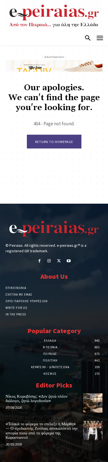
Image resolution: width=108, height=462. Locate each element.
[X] (58, 261)
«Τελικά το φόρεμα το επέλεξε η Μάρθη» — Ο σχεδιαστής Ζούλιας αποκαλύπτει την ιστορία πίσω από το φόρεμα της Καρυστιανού (42, 430)
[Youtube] (68, 261)
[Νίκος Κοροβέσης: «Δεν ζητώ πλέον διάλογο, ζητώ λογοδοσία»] (92, 403)
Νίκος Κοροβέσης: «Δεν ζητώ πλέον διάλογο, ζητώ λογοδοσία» (37, 399)
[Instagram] (49, 261)
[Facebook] (39, 261)
